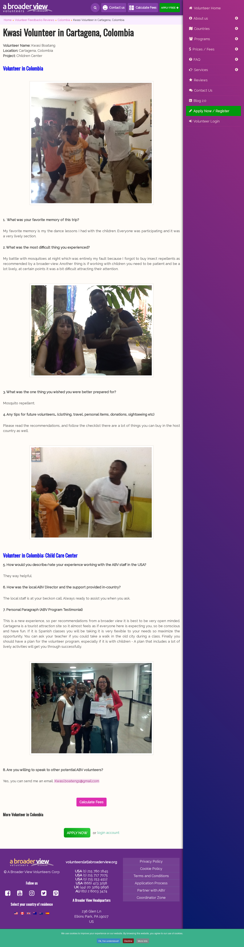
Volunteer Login (206, 121)
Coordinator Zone (151, 898)
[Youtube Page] (19, 893)
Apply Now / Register (211, 111)
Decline (128, 940)
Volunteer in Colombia (23, 68)
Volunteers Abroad (28, 7)
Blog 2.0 (199, 101)
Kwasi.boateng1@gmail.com (77, 781)
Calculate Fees (146, 7)
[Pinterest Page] (55, 893)
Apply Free (168, 7)
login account (108, 833)
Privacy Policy (151, 861)
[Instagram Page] (31, 893)
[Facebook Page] (7, 893)
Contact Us (203, 90)
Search (95, 7)
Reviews (201, 80)
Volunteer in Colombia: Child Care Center (40, 555)
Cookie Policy (151, 869)
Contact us (117, 7)
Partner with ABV (151, 890)
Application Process (151, 883)
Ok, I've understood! (108, 940)
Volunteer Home (207, 8)
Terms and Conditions (151, 876)
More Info (143, 940)
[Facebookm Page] (43, 893)
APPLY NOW (77, 833)
